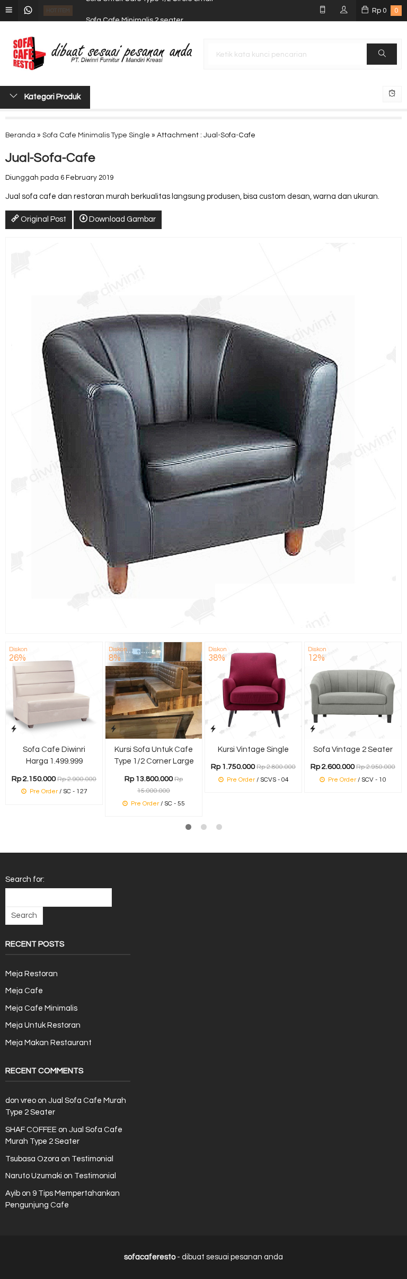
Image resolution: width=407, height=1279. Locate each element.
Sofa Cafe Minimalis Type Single (96, 135)
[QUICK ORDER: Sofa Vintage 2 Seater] (312, 729)
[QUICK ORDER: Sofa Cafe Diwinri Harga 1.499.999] (13, 729)
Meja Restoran (31, 974)
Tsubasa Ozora (32, 1159)
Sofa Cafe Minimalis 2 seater (134, 10)
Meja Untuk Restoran (43, 1025)
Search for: (25, 879)
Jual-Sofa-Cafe (50, 157)
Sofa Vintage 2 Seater (353, 750)
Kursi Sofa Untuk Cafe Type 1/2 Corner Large (154, 756)
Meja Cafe (24, 991)
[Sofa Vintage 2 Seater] (353, 690)
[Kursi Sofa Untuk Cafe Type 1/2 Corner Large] (153, 690)
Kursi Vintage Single (253, 750)
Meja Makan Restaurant (48, 1043)
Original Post (42, 219)
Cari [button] (382, 54)
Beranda (20, 135)
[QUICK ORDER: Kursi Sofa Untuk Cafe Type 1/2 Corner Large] (113, 729)
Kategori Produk (52, 97)
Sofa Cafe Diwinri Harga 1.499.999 (54, 756)
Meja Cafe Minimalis (41, 1008)
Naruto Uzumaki (33, 1176)
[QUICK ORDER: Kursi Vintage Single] (213, 729)
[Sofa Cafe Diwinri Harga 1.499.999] (54, 690)
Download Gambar (121, 219)
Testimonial (92, 1159)
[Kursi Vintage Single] (253, 690)
